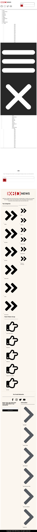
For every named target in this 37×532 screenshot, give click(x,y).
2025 (15, 24)
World (3, 16)
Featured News (14, 127)
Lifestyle (3, 17)
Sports (13, 126)
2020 (15, 30)
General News (4, 11)
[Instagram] (5, 6)
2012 (15, 39)
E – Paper (4, 23)
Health (3, 19)
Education (4, 15)
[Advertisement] (18, 156)
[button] (18, 79)
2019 (15, 31)
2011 (14, 40)
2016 (15, 140)
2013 (15, 38)
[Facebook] (1, 6)
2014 (15, 37)
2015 (15, 36)
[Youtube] (11, 6)
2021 (15, 134)
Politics (3, 12)
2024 (15, 25)
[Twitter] (8, 6)
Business (13, 119)
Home (3, 10)
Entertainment (4, 18)
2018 (15, 32)
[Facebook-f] (12, 399)
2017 (15, 33)
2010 (15, 147)
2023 (15, 26)
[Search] (22, 6)
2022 (15, 133)
